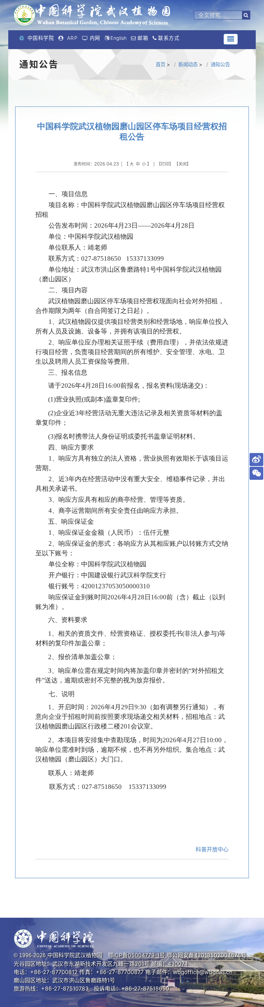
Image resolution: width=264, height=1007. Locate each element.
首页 (160, 64)
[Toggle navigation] (230, 39)
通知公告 (220, 64)
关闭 (182, 164)
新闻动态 (188, 64)
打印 (165, 164)
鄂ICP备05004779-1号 (136, 955)
